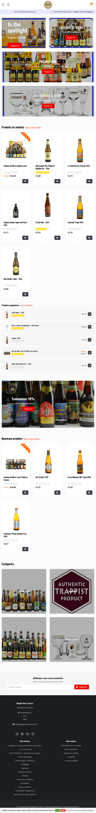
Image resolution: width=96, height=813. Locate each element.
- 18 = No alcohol (24, 749)
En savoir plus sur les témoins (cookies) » (80, 810)
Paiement (25, 768)
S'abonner (82, 687)
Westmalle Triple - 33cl (13, 279)
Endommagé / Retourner (24, 761)
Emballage (25, 764)
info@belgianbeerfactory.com (26, 724)
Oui (57, 810)
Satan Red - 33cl (42, 222)
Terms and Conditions (25, 779)
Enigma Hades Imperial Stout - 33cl (16, 223)
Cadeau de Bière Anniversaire (15, 165)
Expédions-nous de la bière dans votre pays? (25, 745)
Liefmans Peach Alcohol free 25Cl (15, 535)
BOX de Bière (7, 570)
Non (63, 810)
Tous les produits (71, 761)
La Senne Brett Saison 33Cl (79, 165)
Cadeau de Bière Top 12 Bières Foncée (16, 478)
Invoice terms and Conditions (25, 794)
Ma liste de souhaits (71, 753)
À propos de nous (25, 772)
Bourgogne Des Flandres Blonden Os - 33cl (45, 167)
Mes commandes (71, 749)
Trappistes (54, 570)
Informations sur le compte (71, 745)
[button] (3, 33)
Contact (25, 776)
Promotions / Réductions (24, 791)
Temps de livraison (25, 757)
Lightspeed (57, 807)
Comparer (71, 757)
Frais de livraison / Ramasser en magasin (24, 753)
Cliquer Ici (15, 46)
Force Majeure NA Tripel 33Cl (79, 477)
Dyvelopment (74, 807)
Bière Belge (6, 618)
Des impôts (24, 783)
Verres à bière (55, 618)
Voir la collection (33, 128)
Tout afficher (26, 305)
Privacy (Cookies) (24, 787)
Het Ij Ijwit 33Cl (42, 477)
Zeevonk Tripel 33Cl (75, 222)
